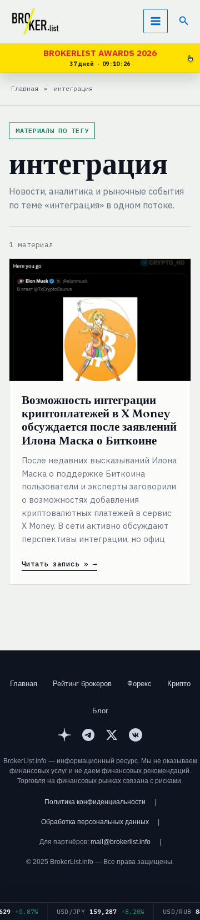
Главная (23, 683)
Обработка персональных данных (95, 822)
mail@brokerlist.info (121, 842)
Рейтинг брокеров (82, 683)
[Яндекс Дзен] (64, 736)
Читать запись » (55, 564)
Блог (100, 711)
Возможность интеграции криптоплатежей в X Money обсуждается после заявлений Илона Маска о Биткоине (99, 419)
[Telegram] (88, 736)
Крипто (179, 683)
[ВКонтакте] (135, 736)
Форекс (139, 683)
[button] (184, 21)
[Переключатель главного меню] (155, 21)
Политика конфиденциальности (95, 802)
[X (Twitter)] (112, 736)
